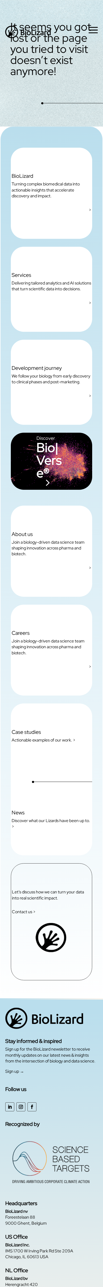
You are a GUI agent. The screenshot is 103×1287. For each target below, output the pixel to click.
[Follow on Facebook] (31, 1106)
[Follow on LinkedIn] (9, 1106)
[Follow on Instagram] (20, 1106)
